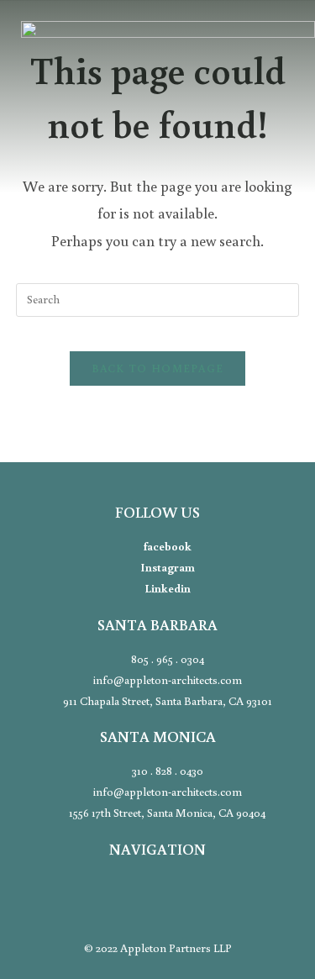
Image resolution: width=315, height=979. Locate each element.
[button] (157, 138)
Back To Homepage (158, 368)
